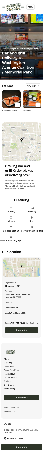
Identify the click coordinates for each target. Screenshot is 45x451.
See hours (34, 323)
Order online (21, 330)
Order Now (9, 366)
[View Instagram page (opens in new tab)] (9, 424)
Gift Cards (9, 385)
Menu (30, 7)
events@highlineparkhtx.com (17, 313)
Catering (8, 362)
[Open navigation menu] (38, 6)
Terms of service (11, 407)
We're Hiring (9, 388)
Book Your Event (12, 370)
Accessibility (9, 411)
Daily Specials (10, 377)
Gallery (7, 381)
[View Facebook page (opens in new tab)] (5, 424)
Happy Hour (9, 374)
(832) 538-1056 (11, 308)
